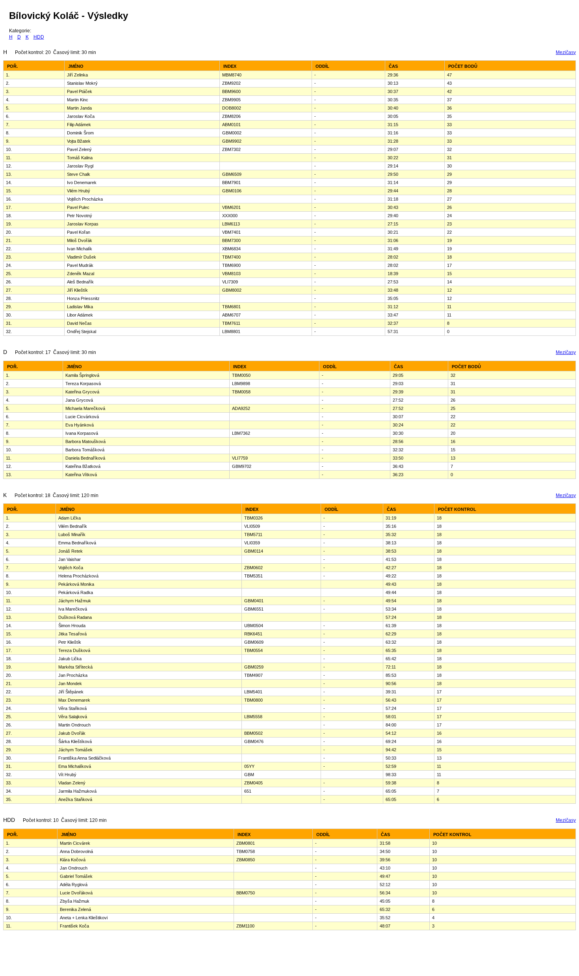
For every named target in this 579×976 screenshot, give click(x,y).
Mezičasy (566, 52)
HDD (38, 37)
